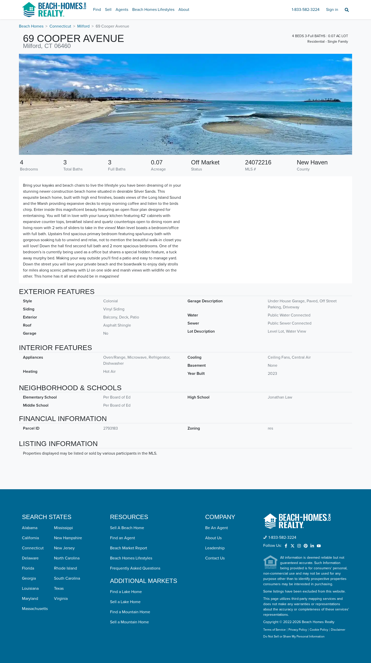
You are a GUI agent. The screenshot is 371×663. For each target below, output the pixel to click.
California (30, 538)
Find (97, 9)
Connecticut (60, 26)
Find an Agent (122, 538)
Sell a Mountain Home (129, 622)
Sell (108, 9)
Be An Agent (216, 527)
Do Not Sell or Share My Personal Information (294, 637)
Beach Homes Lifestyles (153, 9)
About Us (213, 538)
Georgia (29, 578)
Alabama (29, 527)
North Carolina (67, 558)
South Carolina (67, 578)
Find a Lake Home (126, 591)
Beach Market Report (128, 548)
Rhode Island (65, 568)
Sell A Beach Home (127, 527)
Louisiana (30, 588)
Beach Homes (31, 26)
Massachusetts (35, 608)
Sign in (332, 9)
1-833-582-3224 (306, 9)
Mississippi (63, 527)
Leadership (215, 548)
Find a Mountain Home (130, 612)
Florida (28, 568)
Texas (59, 588)
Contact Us (215, 558)
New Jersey (64, 548)
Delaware (30, 558)
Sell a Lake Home (125, 601)
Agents (122, 9)
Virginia (61, 598)
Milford (83, 26)
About (183, 9)
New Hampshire (68, 538)
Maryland (30, 598)
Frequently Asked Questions (135, 568)
